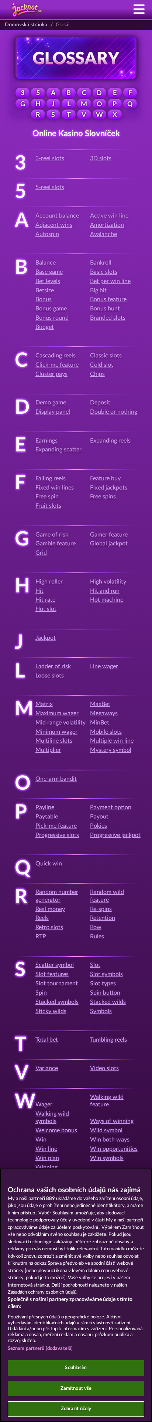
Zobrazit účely (76, 1408)
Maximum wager (57, 713)
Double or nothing (113, 412)
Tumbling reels (108, 1040)
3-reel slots (49, 158)
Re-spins (101, 909)
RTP (40, 936)
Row (95, 927)
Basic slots (103, 272)
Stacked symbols (57, 1002)
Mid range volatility (60, 723)
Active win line (109, 216)
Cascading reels (55, 356)
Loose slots (49, 676)
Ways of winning (112, 1121)
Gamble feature (55, 544)
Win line (46, 1149)
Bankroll (100, 263)
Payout (99, 817)
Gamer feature (109, 535)
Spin (41, 993)
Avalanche (103, 234)
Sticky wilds (50, 1011)
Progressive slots (57, 835)
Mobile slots (106, 732)
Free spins (103, 497)
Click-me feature (57, 365)
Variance (46, 1068)
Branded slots (107, 318)
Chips (97, 374)
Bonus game (51, 309)
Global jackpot (109, 544)
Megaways (104, 713)
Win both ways (109, 1140)
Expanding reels (110, 441)
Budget (44, 327)
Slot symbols (106, 974)
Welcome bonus (56, 1130)
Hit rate (45, 600)
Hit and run (105, 591)
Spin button (105, 993)
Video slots (104, 1068)
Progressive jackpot (115, 835)
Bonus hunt (105, 309)
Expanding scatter (58, 450)
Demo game (50, 403)
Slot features (52, 974)
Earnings (46, 441)
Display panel (52, 412)
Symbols (101, 1011)
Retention (102, 918)
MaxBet (100, 704)
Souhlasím (76, 1367)
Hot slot (45, 609)
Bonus (43, 299)
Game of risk (51, 535)
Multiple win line (112, 741)
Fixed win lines (54, 488)
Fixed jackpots (108, 488)
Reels (42, 918)
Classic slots (106, 356)
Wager (43, 1104)
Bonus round (52, 318)
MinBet (99, 723)
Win (40, 1140)
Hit (39, 591)
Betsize (44, 290)
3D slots (100, 158)
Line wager (104, 666)
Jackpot (45, 638)
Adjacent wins (53, 225)
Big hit (98, 290)
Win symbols (107, 1158)
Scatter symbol (54, 965)
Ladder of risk (53, 666)
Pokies (98, 826)
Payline (44, 807)
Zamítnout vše (76, 1388)
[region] (76, 1295)
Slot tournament (56, 983)
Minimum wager (56, 732)
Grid (41, 553)
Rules (97, 936)
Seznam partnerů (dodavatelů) (40, 1348)
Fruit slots (48, 506)
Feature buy (105, 478)
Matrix (44, 704)
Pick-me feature (56, 826)
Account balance (57, 216)
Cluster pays (51, 374)
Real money (50, 909)
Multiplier (48, 750)
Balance (45, 263)
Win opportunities (114, 1149)
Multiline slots (53, 741)
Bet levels (47, 281)
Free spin (47, 497)
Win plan (47, 1158)
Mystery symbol (110, 750)
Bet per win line (110, 281)
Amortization (107, 225)
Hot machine (106, 600)
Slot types (103, 983)
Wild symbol (106, 1130)
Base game (49, 272)
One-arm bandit (56, 779)
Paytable (46, 817)
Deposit (100, 403)
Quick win (48, 864)
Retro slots (49, 927)
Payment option (110, 807)
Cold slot (101, 365)
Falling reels (50, 478)
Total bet (46, 1040)
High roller (49, 582)
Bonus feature (108, 299)
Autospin (47, 234)
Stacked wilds (108, 1002)
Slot (95, 965)
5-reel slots (49, 187)
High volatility (108, 582)
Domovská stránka (26, 24)
